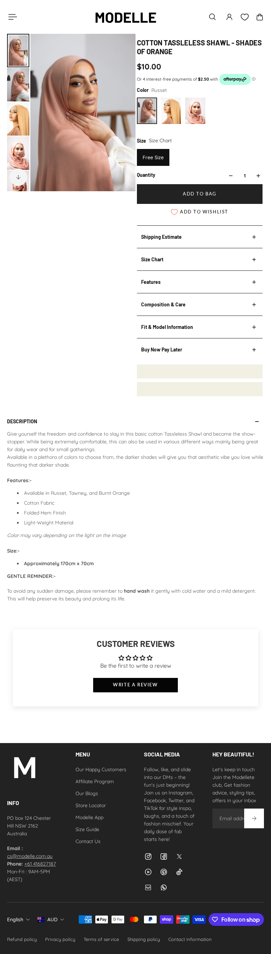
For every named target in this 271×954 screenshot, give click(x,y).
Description (22, 421)
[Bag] (259, 17)
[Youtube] (148, 872)
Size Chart (152, 259)
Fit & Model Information (167, 327)
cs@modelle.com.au (30, 856)
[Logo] (125, 17)
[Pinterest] (163, 872)
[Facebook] (163, 856)
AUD (52, 919)
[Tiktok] (179, 872)
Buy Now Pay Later (161, 350)
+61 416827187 (40, 864)
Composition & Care (163, 304)
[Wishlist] (244, 17)
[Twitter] (179, 856)
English (15, 919)
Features (151, 282)
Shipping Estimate (161, 237)
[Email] (148, 887)
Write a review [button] (135, 684)
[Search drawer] (212, 17)
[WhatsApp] (163, 887)
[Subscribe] (254, 818)
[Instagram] (148, 856)
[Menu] (11, 17)
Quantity (146, 175)
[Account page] (229, 17)
